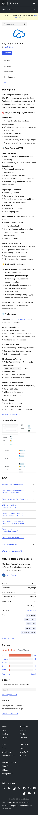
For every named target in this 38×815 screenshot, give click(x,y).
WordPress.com (9, 762)
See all (33, 674)
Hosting (5, 734)
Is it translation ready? (10, 544)
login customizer (30, 619)
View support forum (9, 695)
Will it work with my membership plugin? (9, 506)
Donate (24, 752)
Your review (6, 674)
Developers (6, 752)
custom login (31, 615)
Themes (23, 730)
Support (7, 82)
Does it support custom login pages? (10, 530)
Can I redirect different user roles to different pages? (13, 492)
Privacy (5, 738)
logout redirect (30, 628)
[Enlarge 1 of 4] (15, 427)
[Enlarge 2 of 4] (33, 427)
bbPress (6, 770)
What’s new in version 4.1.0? (13, 538)
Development (9, 77)
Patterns (23, 738)
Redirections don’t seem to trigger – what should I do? (12, 514)
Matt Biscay (9, 47)
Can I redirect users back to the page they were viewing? (13, 522)
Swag (23, 756)
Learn (4, 744)
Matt (5, 766)
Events (22, 748)
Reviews (7, 66)
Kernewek (11, 783)
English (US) (31, 610)
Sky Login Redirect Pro (21, 319)
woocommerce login (28, 632)
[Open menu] (34, 3)
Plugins (22, 734)
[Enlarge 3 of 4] (15, 437)
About (4, 726)
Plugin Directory (7, 9)
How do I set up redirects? (12, 485)
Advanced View (8, 638)
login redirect (31, 624)
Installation (8, 72)
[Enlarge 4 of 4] (33, 450)
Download (7, 53)
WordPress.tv (8, 756)
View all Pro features (11, 414)
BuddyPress (8, 774)
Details (7, 61)
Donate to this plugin (10, 713)
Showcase (24, 726)
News (4, 730)
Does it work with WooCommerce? (15, 499)
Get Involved (25, 744)
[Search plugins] (24, 24)
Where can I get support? (12, 551)
